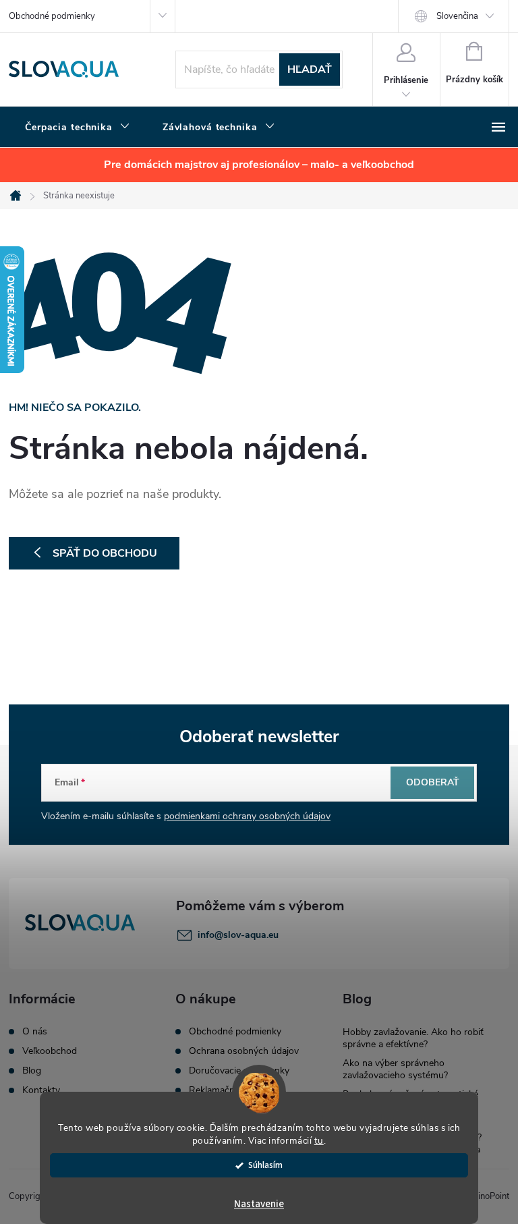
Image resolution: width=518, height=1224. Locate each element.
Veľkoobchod (49, 1051)
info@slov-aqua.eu (238, 934)
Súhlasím (265, 1165)
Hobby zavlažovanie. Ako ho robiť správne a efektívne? (413, 1038)
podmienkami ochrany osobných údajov (247, 816)
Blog (31, 1070)
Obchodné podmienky (52, 16)
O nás (34, 1031)
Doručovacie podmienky (239, 1070)
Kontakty (41, 1090)
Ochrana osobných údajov (244, 1051)
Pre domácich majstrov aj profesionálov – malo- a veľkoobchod (259, 164)
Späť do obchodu (105, 553)
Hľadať (309, 69)
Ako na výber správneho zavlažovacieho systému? (395, 1069)
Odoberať (432, 782)
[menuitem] (77, 127)
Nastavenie (259, 1204)
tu (319, 1140)
